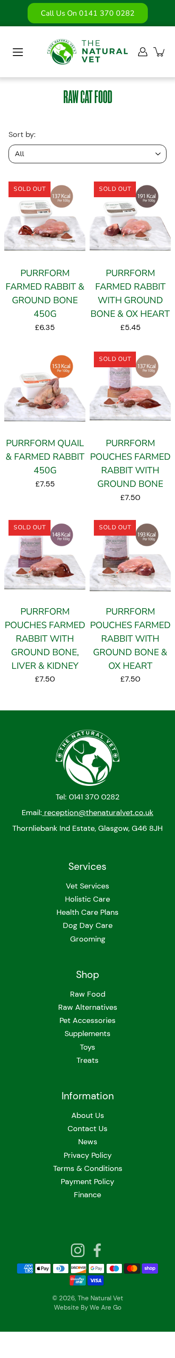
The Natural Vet (100, 1298)
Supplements (87, 1033)
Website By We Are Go (87, 1307)
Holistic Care (87, 899)
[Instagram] (77, 1250)
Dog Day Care (88, 925)
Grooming (87, 939)
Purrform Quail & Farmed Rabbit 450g (45, 457)
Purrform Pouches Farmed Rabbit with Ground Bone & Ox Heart (130, 639)
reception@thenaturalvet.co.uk (97, 812)
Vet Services (87, 886)
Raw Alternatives (87, 1007)
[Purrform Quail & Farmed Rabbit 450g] (44, 387)
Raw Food (87, 994)
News (87, 1141)
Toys (87, 1047)
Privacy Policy (88, 1155)
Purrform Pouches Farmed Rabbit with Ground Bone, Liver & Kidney (45, 639)
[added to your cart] (160, 52)
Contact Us (87, 1128)
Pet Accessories (87, 1020)
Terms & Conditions (87, 1168)
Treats (87, 1060)
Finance (87, 1194)
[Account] (143, 52)
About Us (87, 1115)
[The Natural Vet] (87, 52)
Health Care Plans (87, 912)
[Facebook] (97, 1250)
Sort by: (22, 134)
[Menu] (17, 52)
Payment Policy (87, 1181)
